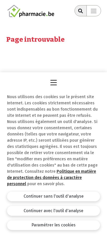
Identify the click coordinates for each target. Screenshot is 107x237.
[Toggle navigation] (93, 10)
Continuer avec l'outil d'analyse (53, 210)
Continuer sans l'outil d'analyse (54, 196)
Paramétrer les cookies (53, 224)
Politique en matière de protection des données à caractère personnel (51, 177)
